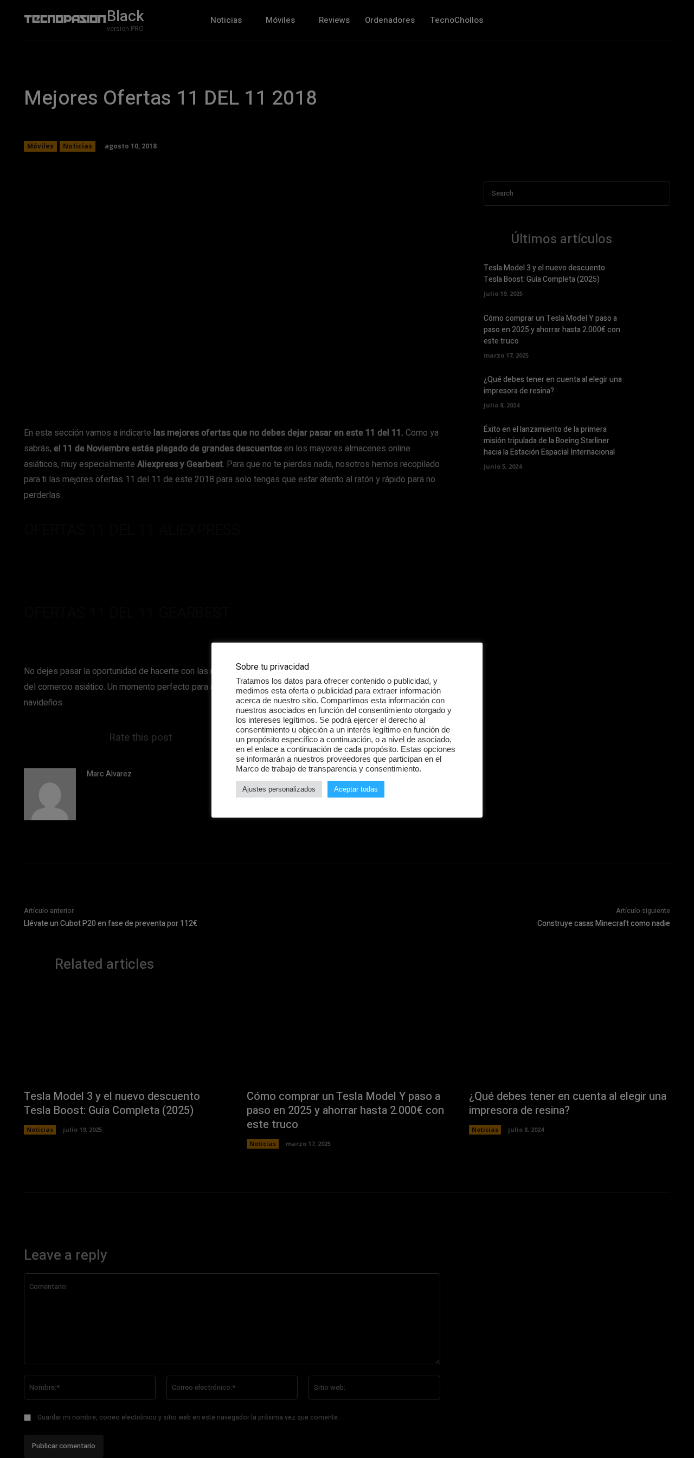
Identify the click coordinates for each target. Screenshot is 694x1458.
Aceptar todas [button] (356, 789)
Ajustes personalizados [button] (279, 789)
